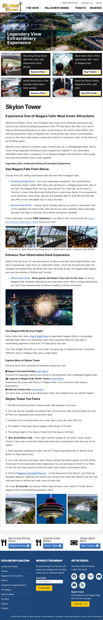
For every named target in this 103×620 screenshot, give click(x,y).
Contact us (80, 603)
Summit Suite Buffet (21, 205)
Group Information (9, 566)
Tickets (80, 7)
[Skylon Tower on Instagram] (82, 576)
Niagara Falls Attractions (12, 576)
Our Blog (5, 599)
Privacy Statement (47, 616)
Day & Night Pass (39, 336)
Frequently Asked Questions (13, 585)
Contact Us (87, 2)
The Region (6, 590)
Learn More (42, 371)
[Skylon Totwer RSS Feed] (82, 585)
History (4, 580)
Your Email (41, 578)
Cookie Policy (86, 616)
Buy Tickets (88, 545)
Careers (4, 603)
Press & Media (7, 594)
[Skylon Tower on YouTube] (99, 576)
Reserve (96, 7)
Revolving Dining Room (23, 181)
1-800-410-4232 (69, 2)
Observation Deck (20, 278)
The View (32, 7)
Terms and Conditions (72, 616)
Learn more (37, 389)
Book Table (51, 545)
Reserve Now (18, 545)
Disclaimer (59, 616)
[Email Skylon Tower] (74, 585)
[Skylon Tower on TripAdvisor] (91, 576)
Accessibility (97, 616)
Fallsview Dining (57, 7)
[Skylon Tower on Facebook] (74, 576)
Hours (99, 2)
